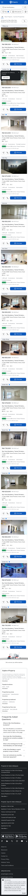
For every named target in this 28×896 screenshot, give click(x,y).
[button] (2, 16)
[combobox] (13, 7)
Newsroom (4, 850)
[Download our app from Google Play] (21, 836)
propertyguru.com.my (7, 874)
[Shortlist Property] (24, 30)
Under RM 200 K (6, 694)
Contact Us (4, 856)
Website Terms (5, 862)
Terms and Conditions (7, 865)
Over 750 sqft (5, 709)
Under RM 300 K (15, 694)
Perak (7, 686)
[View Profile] (14, 26)
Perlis (3, 686)
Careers (3, 853)
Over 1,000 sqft (13, 709)
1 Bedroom (5, 701)
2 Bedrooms (12, 701)
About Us (3, 847)
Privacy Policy (5, 859)
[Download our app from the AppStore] (7, 836)
